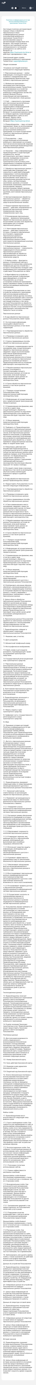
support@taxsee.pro (20, 61)
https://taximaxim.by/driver (19, 52)
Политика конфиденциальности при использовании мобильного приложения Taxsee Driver (18, 21)
